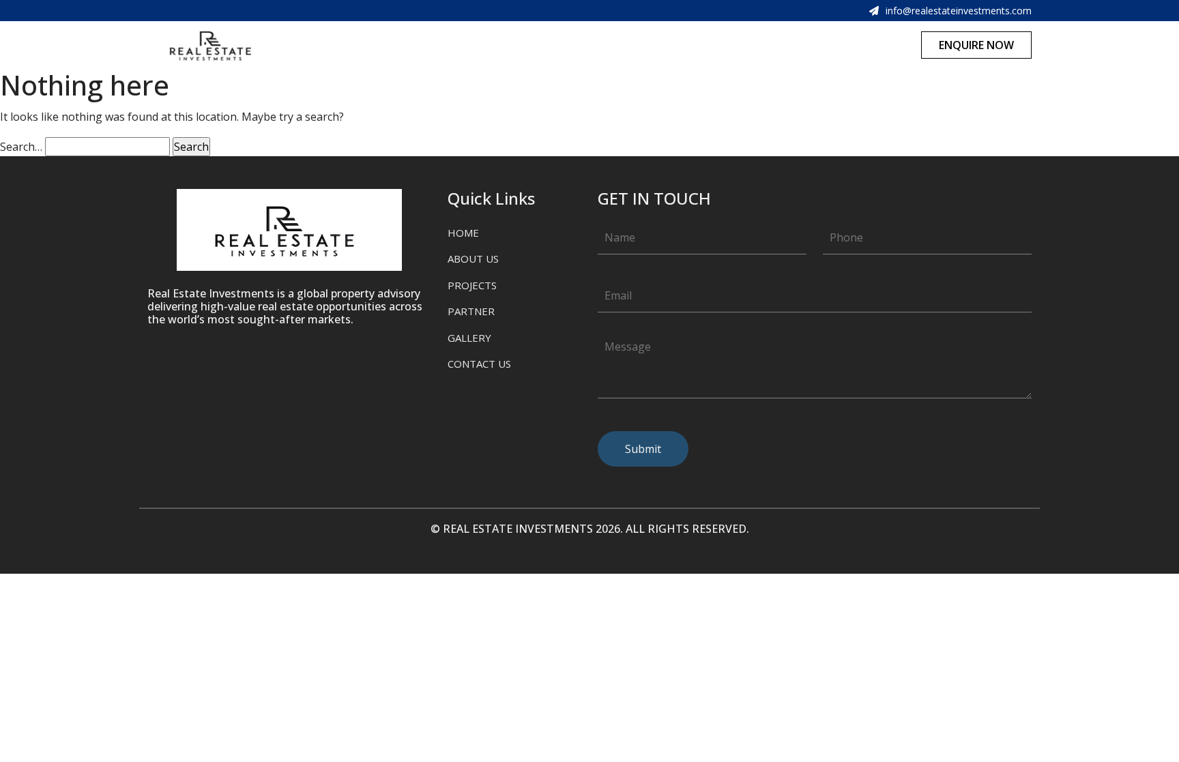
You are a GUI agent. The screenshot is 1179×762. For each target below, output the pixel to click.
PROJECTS (472, 285)
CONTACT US (479, 363)
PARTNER (471, 311)
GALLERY (469, 338)
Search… (21, 146)
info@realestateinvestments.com (959, 10)
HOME (463, 232)
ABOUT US (473, 258)
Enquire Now (976, 45)
